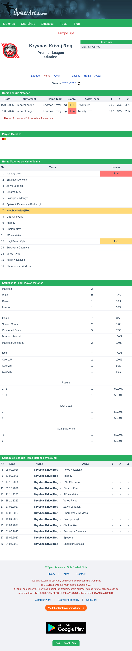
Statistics (47, 23)
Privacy (51, 573)
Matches (9, 23)
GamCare (91, 599)
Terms (65, 573)
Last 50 (76, 75)
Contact (80, 573)
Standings (28, 23)
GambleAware (43, 599)
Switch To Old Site (66, 643)
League (35, 75)
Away (57, 75)
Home (87, 75)
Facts (63, 23)
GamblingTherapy (68, 599)
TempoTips (66, 33)
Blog (77, 23)
